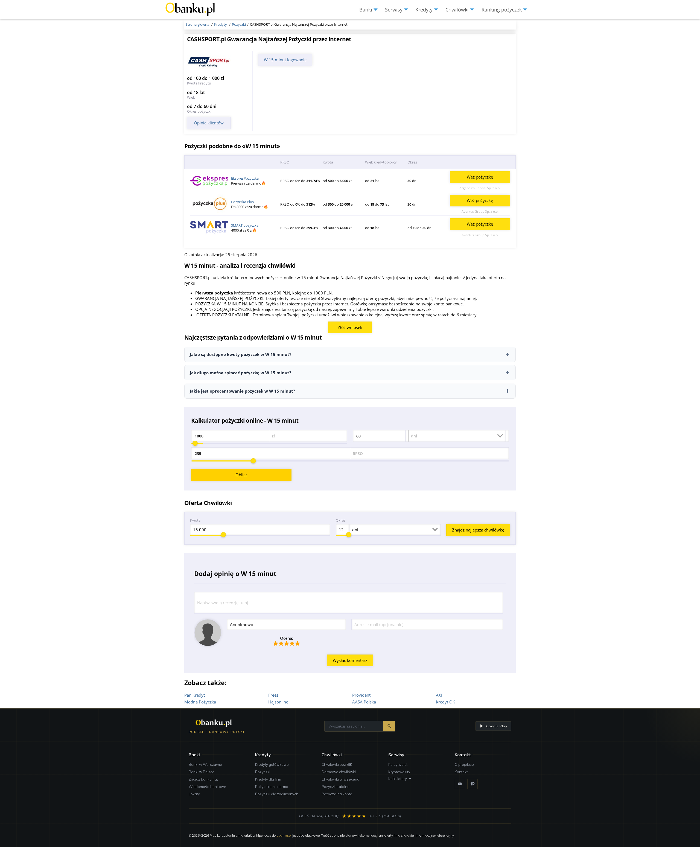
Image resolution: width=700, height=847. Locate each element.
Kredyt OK (445, 702)
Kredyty (263, 754)
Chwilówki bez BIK (337, 764)
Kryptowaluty (399, 772)
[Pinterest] (472, 784)
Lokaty (194, 794)
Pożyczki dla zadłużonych (276, 794)
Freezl (273, 695)
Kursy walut (397, 764)
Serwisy (396, 754)
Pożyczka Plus (242, 201)
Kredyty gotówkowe (272, 764)
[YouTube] (460, 784)
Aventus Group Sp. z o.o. (480, 211)
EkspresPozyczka (245, 178)
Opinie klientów (209, 122)
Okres (340, 520)
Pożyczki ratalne (335, 786)
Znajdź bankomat (203, 779)
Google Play (496, 726)
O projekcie (464, 764)
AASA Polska (364, 702)
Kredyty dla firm (268, 779)
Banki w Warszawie (205, 764)
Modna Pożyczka (200, 702)
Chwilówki (332, 754)
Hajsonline (278, 702)
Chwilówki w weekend (340, 779)
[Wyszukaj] (389, 726)
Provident (361, 695)
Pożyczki (262, 772)
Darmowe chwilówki (339, 772)
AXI (439, 695)
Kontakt (461, 772)
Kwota (195, 520)
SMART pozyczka (244, 225)
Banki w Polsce (201, 772)
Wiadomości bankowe (207, 786)
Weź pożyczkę (480, 177)
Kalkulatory (397, 778)
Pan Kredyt (194, 695)
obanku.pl (284, 835)
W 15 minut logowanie (285, 59)
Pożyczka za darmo (271, 786)
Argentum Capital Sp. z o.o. (479, 188)
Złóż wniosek (350, 327)
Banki (194, 754)
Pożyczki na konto (337, 794)
